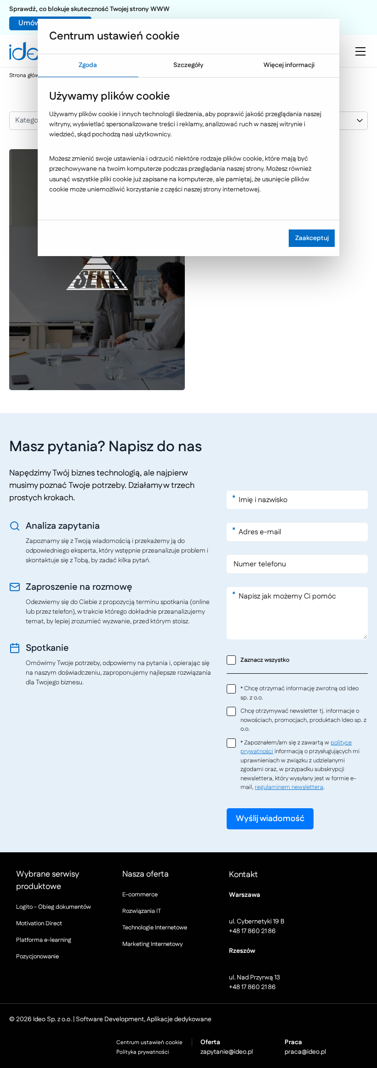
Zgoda (88, 65)
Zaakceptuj (312, 238)
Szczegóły (188, 65)
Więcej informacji (288, 65)
